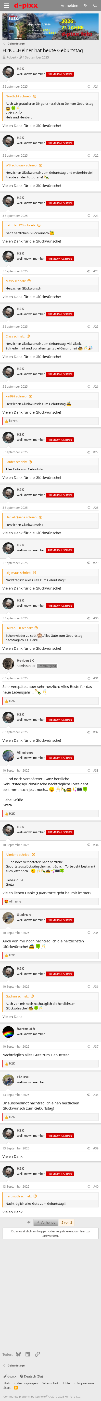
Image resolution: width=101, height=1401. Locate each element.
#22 (96, 155)
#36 (96, 986)
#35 (96, 933)
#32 (96, 732)
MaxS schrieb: (16, 281)
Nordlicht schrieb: (18, 96)
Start (7, 1387)
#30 (96, 618)
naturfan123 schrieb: (21, 225)
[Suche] (95, 5)
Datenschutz (50, 1383)
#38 (96, 1095)
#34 (96, 845)
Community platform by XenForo (42, 1396)
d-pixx (11, 1376)
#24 (96, 271)
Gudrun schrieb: (17, 996)
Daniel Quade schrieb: (21, 517)
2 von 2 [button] (67, 1222)
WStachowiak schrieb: (21, 165)
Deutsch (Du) (33, 1376)
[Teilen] (88, 87)
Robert (11, 57)
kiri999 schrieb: (16, 396)
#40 (96, 1186)
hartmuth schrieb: (19, 1196)
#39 (96, 1148)
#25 (96, 326)
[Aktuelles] (85, 5)
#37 (96, 1046)
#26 (96, 386)
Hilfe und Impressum (78, 1383)
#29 (96, 563)
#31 (96, 678)
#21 (96, 86)
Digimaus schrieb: (18, 572)
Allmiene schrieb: (18, 854)
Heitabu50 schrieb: (19, 628)
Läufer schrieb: (16, 462)
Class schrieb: (15, 336)
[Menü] (7, 6)
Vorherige (47, 1222)
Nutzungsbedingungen (20, 1383)
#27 (96, 452)
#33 (96, 770)
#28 (96, 508)
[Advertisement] (50, 1294)
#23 (96, 216)
